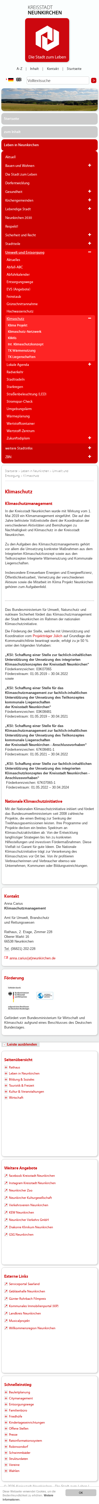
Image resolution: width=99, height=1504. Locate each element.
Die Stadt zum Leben (21, 174)
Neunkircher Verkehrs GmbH (29, 1220)
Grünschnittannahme (22, 304)
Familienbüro (18, 1410)
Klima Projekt (17, 326)
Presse (13, 1434)
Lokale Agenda (18, 365)
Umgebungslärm (19, 409)
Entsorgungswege (20, 282)
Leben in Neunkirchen (21, 145)
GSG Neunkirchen (21, 1234)
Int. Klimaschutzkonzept (26, 344)
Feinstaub (14, 297)
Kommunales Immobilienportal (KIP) (34, 1306)
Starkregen (15, 387)
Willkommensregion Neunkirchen (32, 1328)
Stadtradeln (16, 379)
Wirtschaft (16, 1097)
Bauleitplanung (19, 1392)
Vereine (14, 1465)
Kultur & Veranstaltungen (26, 1091)
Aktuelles (13, 260)
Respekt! (11, 226)
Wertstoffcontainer (21, 424)
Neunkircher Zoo (20, 1190)
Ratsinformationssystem (25, 1440)
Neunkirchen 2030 (18, 218)
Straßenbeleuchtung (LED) (26, 394)
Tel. (7, 949)
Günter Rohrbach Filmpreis (27, 1299)
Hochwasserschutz (20, 311)
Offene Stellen (19, 1428)
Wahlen (14, 1471)
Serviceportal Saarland (24, 1284)
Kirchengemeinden (19, 200)
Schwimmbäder (19, 1453)
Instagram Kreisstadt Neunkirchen (32, 1183)
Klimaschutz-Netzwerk (24, 332)
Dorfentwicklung (17, 183)
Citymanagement (21, 1398)
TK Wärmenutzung (22, 351)
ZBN (8, 457)
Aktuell (10, 157)
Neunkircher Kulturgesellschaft (30, 1198)
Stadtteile (12, 244)
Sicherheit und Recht (20, 235)
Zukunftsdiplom (18, 438)
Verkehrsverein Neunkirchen (28, 1205)
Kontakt (53, 69)
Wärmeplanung (18, 416)
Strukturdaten (18, 1459)
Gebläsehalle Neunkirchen (27, 1291)
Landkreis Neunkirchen (25, 1313)
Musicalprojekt (19, 1321)
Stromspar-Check (19, 402)
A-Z (19, 69)
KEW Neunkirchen (21, 1212)
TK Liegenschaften (21, 357)
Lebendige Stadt (18, 209)
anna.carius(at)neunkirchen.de (32, 958)
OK (81, 1493)
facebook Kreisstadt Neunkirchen (32, 1176)
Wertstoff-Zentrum (21, 431)
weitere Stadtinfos (18, 448)
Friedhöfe (15, 1416)
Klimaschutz (15, 319)
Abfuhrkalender (18, 275)
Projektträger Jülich (48, 636)
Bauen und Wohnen (19, 166)
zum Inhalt (12, 132)
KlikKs (12, 338)
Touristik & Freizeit (21, 1085)
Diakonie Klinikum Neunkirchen (31, 1227)
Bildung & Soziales (21, 1079)
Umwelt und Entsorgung (24, 252)
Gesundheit (13, 192)
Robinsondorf (18, 1447)
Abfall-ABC (15, 267)
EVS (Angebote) (18, 289)
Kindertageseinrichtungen (27, 1422)
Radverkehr (15, 372)
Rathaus (14, 1067)
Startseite (74, 69)
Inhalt (34, 69)
